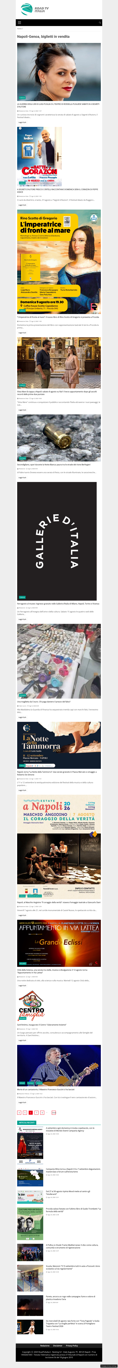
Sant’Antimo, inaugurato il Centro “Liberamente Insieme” (41, 1024)
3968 (54, 1112)
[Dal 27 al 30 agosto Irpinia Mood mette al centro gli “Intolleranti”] (30, 1197)
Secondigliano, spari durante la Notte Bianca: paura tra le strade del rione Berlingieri (53, 464)
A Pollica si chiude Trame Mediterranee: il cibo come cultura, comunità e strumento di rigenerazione (72, 1246)
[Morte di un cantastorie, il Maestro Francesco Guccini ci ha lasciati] (59, 1065)
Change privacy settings (109, 1366)
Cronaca (22, 458)
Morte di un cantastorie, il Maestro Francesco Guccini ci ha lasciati (45, 1089)
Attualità (23, 963)
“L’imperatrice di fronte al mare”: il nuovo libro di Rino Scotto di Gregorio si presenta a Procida (58, 317)
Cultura (22, 98)
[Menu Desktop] (19, 22)
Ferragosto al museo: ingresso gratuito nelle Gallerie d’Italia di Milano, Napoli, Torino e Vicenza (58, 603)
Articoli (22, 1083)
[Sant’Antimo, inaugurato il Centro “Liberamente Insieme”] (59, 1006)
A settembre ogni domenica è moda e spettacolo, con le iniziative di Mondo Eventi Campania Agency (70, 1129)
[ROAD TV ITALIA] (34, 9)
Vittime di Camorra (34, 896)
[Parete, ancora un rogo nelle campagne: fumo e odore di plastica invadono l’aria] (30, 1305)
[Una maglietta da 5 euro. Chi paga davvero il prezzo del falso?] (59, 661)
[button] (100, 22)
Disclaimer (57, 1345)
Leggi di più (22, 122)
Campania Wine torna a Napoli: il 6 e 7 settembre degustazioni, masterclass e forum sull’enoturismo (73, 1170)
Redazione (44, 1345)
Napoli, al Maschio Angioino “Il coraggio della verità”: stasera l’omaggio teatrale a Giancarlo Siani (58, 902)
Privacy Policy (72, 1345)
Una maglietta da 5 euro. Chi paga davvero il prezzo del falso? (43, 701)
